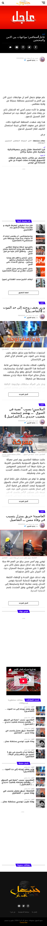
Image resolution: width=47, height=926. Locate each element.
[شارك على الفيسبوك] (36, 47)
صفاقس (16, 141)
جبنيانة (23, 141)
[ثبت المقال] (23, 47)
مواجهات (41, 143)
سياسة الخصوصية (23, 912)
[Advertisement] (23, 80)
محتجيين (8, 141)
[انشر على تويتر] (29, 47)
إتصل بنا (34, 912)
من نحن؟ (12, 912)
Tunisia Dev (23, 922)
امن (29, 141)
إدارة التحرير (31, 60)
